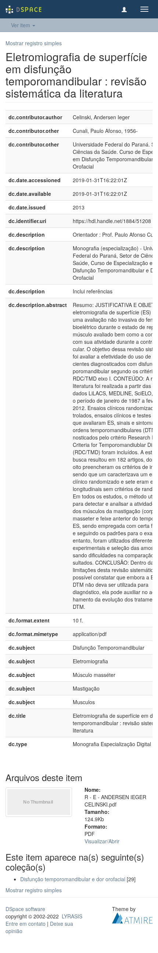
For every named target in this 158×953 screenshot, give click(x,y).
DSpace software (25, 909)
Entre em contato (26, 923)
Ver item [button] (21, 25)
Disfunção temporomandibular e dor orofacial (72, 879)
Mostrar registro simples (34, 43)
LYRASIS (72, 916)
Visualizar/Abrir (102, 841)
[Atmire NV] (132, 917)
